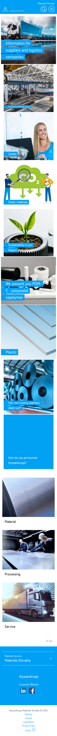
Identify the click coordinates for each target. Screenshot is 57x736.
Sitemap (28, 714)
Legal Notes (28, 722)
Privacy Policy (28, 725)
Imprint (28, 718)
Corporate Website (29, 684)
